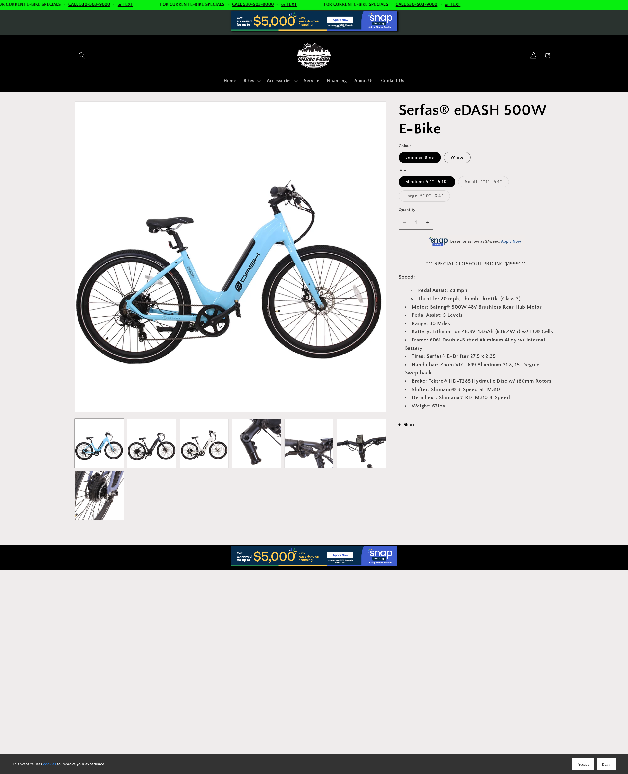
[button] (82, 56)
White (457, 157)
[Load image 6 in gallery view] (361, 443)
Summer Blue (419, 157)
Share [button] (410, 424)
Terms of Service (332, 684)
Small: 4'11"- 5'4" (487, 183)
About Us (324, 652)
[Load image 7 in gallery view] (99, 495)
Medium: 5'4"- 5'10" (427, 181)
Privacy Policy (329, 673)
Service (322, 632)
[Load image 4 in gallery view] (256, 443)
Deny (606, 764)
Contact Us (326, 663)
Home (321, 611)
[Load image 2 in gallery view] (151, 443)
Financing (325, 642)
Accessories (327, 621)
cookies (49, 764)
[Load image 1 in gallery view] (99, 443)
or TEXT (125, 4)
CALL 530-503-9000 (89, 4)
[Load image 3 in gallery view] (204, 443)
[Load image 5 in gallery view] (308, 443)
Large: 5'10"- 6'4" (427, 197)
